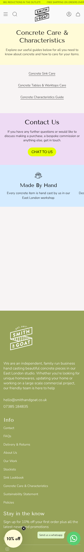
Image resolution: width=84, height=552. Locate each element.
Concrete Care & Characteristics (25, 486)
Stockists (9, 469)
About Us (10, 452)
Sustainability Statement (20, 494)
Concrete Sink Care (42, 73)
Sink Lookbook (13, 477)
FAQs (7, 436)
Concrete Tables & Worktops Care (42, 85)
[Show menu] (5, 14)
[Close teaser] (24, 528)
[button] (13, 539)
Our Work (10, 461)
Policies (8, 502)
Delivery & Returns (16, 444)
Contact (8, 428)
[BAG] (77, 14)
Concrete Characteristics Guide (42, 97)
